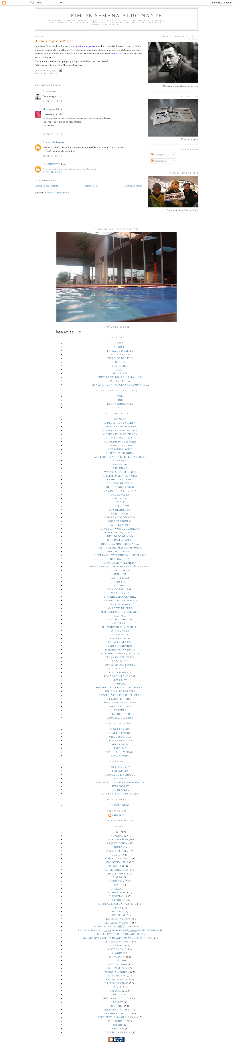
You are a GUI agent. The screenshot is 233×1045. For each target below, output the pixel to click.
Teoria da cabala (118, 1032)
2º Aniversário (117, 839)
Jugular (120, 574)
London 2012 (117, 949)
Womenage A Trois (120, 717)
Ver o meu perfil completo (116, 821)
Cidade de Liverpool (120, 774)
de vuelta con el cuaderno (120, 528)
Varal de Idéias (120, 706)
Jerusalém (117, 915)
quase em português (120, 664)
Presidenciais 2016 (117, 1013)
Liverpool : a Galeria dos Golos (120, 782)
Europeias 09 (117, 892)
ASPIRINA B (120, 468)
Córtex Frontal (120, 521)
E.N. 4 (118, 884)
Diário (117, 877)
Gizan (117, 907)
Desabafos (116, 873)
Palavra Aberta (120, 642)
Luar (120, 369)
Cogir (120, 502)
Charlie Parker (120, 733)
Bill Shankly (120, 767)
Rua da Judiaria (120, 672)
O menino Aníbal (117, 971)
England (117, 888)
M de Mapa (120, 373)
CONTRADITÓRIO (120, 509)
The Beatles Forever (120, 691)
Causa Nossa (120, 494)
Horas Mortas (120, 570)
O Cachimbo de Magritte (120, 626)
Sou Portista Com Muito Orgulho (120, 687)
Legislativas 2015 (117, 941)
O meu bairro (116, 975)
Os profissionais (117, 983)
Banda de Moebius (120, 350)
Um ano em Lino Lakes (120, 702)
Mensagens (158, 154)
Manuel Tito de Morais (120, 600)
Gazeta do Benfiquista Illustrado (120, 555)
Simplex (120, 683)
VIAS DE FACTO (120, 714)
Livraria (116, 945)
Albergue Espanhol (120, 453)
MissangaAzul (50, 109)
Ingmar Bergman (120, 740)
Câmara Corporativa (120, 517)
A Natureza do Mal (120, 438)
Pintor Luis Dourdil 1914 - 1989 (120, 377)
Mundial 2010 (117, 964)
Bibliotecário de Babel (120, 475)
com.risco (116, 866)
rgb (120, 400)
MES (117, 960)
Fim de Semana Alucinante (117, 15)
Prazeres (116, 1006)
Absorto (120, 347)
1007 (120, 343)
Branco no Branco (120, 487)
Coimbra (118, 854)
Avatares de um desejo (120, 472)
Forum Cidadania (120, 551)
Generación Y (120, 558)
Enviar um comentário (45, 180)
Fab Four (120, 778)
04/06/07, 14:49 (52, 101)
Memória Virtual (120, 619)
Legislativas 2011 (117, 922)
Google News (120, 805)
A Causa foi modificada (120, 434)
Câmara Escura (116, 850)
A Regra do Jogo (120, 445)
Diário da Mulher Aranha (120, 543)
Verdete (120, 710)
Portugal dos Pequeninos (120, 653)
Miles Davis (120, 744)
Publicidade (117, 1021)
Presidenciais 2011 (117, 1009)
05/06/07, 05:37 (52, 155)
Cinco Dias (120, 498)
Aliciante (120, 460)
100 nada (120, 419)
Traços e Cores (120, 698)
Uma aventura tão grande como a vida (120, 384)
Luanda (117, 952)
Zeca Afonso (120, 755)
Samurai (118, 1028)
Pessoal (53, 74)
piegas (117, 994)
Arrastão (120, 464)
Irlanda (118, 911)
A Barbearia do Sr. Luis (120, 430)
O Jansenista (120, 630)
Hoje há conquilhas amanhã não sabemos (120, 566)
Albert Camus (120, 729)
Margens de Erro (120, 608)
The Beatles (120, 789)
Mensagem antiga (133, 185)
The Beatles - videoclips (120, 793)
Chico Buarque (120, 736)
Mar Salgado (120, 604)
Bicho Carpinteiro (120, 479)
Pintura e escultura (118, 998)
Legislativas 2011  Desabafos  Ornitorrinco (118, 930)
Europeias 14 (118, 896)
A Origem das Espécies (120, 441)
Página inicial (91, 185)
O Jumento (120, 634)
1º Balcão (117, 835)
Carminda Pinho (51, 142)
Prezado (47, 91)
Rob (120, 396)
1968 (117, 832)
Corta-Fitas (120, 513)
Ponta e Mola (120, 381)
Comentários (159, 160)
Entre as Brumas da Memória (120, 547)
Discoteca (116, 881)
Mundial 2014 (118, 968)
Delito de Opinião (120, 536)
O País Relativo (120, 638)
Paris (117, 987)
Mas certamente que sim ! (120, 611)
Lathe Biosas (120, 577)
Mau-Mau (120, 615)
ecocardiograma (120, 403)
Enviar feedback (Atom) (58, 192)
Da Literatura (120, 524)
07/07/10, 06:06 (52, 172)
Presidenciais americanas (117, 1017)
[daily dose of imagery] (120, 426)
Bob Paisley (120, 770)
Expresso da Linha (120, 358)
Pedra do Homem (120, 645)
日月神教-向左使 (51, 164)
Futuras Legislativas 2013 (117, 903)
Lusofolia (120, 585)
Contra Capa (120, 506)
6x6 (120, 407)
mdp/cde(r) (117, 956)
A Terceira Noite (120, 449)
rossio (117, 1024)
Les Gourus (120, 365)
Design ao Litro (120, 354)
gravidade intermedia (120, 562)
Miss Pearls (120, 623)
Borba (118, 847)
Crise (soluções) (117, 869)
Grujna (120, 362)
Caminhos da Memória (120, 491)
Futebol (116, 900)
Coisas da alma (116, 858)
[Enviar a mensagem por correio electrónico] (60, 70)
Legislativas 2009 (117, 918)
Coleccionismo (117, 862)
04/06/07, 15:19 (52, 134)
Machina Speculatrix (120, 596)
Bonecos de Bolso (120, 483)
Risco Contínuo (120, 668)
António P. (118, 815)
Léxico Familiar (120, 589)
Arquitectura (117, 843)
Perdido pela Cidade (120, 649)
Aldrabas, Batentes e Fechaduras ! (120, 457)
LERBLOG (120, 581)
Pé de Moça (120, 661)
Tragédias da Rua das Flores (120, 695)
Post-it (118, 1002)
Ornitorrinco (116, 979)
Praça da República (120, 657)
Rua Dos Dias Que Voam (120, 676)
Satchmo (120, 748)
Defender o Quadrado (120, 532)
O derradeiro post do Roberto (54, 41)
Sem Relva (120, 680)
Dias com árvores (120, 540)
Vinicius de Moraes (120, 752)
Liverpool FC (120, 786)
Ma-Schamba (120, 592)
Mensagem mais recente (46, 185)
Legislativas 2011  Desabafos (117, 926)
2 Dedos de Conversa (120, 422)
